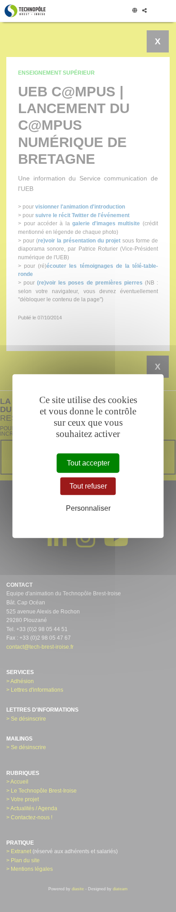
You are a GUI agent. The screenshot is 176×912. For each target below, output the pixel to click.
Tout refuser (88, 486)
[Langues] (134, 11)
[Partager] (144, 11)
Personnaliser (88, 509)
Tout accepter (88, 463)
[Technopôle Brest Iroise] (25, 11)
